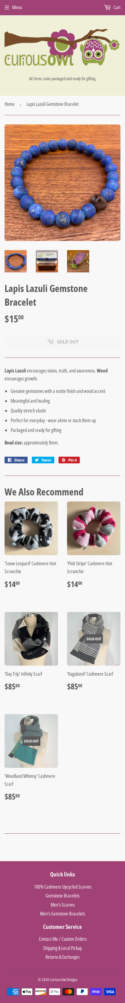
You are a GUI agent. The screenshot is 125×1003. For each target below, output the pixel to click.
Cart (116, 7)
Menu (17, 7)
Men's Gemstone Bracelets (62, 913)
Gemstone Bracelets (62, 895)
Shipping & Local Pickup (62, 948)
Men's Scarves (63, 904)
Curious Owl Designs (63, 979)
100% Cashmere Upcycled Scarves (62, 886)
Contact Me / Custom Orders (62, 939)
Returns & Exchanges (62, 957)
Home (10, 104)
